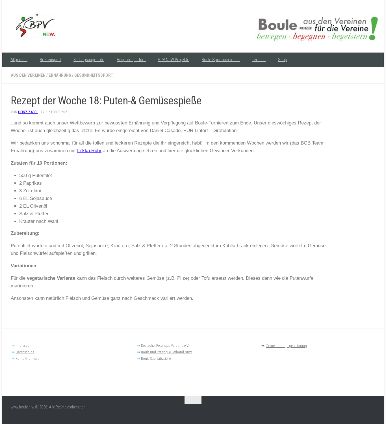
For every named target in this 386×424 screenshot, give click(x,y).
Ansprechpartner (131, 59)
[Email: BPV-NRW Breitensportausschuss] (371, 411)
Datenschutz (25, 352)
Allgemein (18, 59)
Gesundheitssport (93, 75)
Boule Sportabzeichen (221, 59)
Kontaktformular (28, 358)
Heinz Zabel (28, 112)
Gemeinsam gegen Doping (286, 345)
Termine (259, 59)
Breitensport (50, 59)
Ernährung (60, 75)
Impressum (24, 345)
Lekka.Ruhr (89, 150)
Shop (282, 59)
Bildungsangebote (88, 59)
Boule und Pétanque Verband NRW (166, 352)
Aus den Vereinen (28, 75)
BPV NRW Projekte (173, 59)
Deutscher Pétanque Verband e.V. (165, 345)
